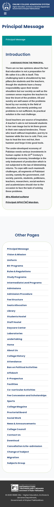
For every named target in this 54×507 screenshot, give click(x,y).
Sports (11, 401)
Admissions (14, 288)
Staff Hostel (14, 322)
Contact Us (13, 434)
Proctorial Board (17, 412)
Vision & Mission (16, 254)
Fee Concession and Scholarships (26, 395)
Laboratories (14, 333)
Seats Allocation (17, 305)
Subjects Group (16, 463)
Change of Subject (18, 451)
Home (10, 344)
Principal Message (18, 248)
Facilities (12, 384)
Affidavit (12, 372)
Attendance (14, 361)
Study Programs (16, 277)
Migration (13, 457)
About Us (12, 350)
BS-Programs (15, 265)
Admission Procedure (19, 294)
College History (16, 356)
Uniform (12, 260)
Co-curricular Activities (21, 389)
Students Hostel (16, 316)
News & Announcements (21, 423)
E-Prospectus (15, 378)
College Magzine (17, 406)
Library (11, 310)
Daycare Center (16, 327)
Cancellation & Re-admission (24, 446)
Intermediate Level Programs (24, 282)
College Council (16, 429)
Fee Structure (15, 299)
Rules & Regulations (19, 271)
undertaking (14, 339)
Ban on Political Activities (22, 367)
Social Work (14, 418)
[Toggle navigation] (5, 13)
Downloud (13, 440)
